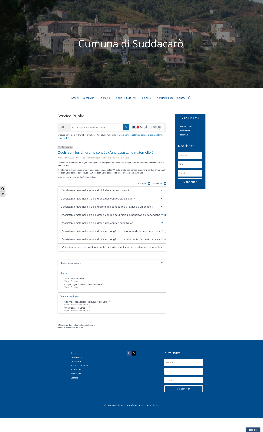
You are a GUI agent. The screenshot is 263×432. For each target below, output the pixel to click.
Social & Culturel (126, 98)
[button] (112, 191)
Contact (182, 98)
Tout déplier (158, 183)
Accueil (75, 98)
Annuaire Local (165, 98)
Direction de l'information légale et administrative (77, 325)
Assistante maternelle (107, 135)
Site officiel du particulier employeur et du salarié (86, 302)
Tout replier (142, 183)
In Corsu (146, 98)
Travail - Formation (86, 135)
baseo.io (82, 327)
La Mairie (105, 98)
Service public (186, 127)
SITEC (143, 405)
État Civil (184, 135)
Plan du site (153, 405)
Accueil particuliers (67, 135)
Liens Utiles (185, 131)
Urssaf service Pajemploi (75, 308)
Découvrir (88, 98)
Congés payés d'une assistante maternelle (83, 284)
